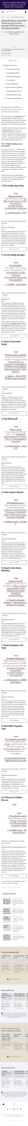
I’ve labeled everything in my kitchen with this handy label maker (18, 938)
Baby (15, 1001)
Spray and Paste (6, 463)
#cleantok (15, 275)
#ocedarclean (11, 208)
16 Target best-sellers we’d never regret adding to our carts (18, 920)
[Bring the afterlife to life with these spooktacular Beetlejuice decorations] (7, 911)
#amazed (15, 441)
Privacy (8, 1116)
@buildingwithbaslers (15, 658)
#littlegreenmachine (16, 590)
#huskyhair (22, 820)
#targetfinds (15, 670)
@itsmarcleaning (15, 196)
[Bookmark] (18, 60)
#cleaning (20, 668)
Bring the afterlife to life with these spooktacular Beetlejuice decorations (18, 911)
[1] (14, 222)
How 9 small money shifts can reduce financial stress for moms (6, 1006)
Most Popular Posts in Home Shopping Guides (11, 1030)
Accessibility (18, 1116)
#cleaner (8, 510)
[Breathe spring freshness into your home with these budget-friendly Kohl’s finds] (7, 958)
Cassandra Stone (7, 53)
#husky (13, 820)
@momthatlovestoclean (15, 739)
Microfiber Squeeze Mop (9, 775)
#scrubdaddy (12, 272)
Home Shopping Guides (17, 17)
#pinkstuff (20, 434)
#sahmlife (20, 517)
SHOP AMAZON (14, 249)
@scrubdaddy (15, 265)
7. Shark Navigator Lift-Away (14, 91)
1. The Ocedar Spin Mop (12, 69)
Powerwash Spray (6, 393)
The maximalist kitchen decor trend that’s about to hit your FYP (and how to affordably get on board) (19, 968)
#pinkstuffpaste (11, 436)
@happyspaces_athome (15, 354)
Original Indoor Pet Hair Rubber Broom (13, 847)
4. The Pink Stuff (10, 80)
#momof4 (21, 512)
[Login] (25, 12)
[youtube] (14, 1109)
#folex (6, 515)
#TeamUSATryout (16, 362)
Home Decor (16, 963)
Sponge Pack (5, 299)
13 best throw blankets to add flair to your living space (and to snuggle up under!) (18, 1046)
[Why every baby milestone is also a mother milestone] (19, 996)
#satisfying (16, 593)
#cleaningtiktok (16, 280)
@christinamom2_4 (15, 503)
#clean (24, 369)
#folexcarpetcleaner (19, 515)
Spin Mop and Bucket (8, 227)
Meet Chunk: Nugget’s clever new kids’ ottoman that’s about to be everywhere (18, 929)
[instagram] (7, 1109)
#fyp (23, 588)
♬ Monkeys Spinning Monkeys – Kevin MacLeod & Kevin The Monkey (15, 602)
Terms (12, 1116)
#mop (17, 201)
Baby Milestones (20, 1008)
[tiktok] (17, 1109)
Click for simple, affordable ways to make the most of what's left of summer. (14, 4)
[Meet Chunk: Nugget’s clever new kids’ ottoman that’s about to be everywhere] (7, 929)
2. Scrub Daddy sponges (12, 73)
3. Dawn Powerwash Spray (13, 76)
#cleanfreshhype (15, 595)
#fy (25, 198)
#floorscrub (8, 201)
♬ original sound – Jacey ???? (16, 447)
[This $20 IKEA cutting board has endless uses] (7, 1037)
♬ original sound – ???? (15, 212)
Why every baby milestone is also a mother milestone (18, 1005)
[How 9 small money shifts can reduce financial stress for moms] (7, 996)
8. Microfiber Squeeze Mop (13, 95)
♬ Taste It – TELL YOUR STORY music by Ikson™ (15, 377)
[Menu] (2, 12)
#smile (22, 272)
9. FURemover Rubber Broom (14, 98)
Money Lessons (5, 1001)
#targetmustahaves (15, 673)
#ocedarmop (16, 203)
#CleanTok (18, 116)
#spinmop (22, 208)
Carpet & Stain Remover (9, 539)
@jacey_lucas (16, 429)
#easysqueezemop (11, 748)
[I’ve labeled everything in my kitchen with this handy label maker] (7, 937)
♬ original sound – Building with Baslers (16, 680)
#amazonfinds (15, 675)
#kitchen (16, 371)
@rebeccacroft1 (16, 581)
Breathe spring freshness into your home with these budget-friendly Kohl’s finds (6, 968)
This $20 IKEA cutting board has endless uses (6, 1045)
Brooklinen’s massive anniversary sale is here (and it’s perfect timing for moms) (18, 902)
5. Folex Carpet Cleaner (12, 84)
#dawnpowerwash (12, 369)
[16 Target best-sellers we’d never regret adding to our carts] (7, 919)
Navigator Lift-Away (7, 697)
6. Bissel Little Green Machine (14, 87)
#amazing (11, 517)
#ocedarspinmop (15, 206)
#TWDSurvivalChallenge (16, 366)
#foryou (8, 439)
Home (3, 17)
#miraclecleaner (20, 510)
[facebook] (11, 1109)
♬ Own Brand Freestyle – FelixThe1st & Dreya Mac (15, 759)
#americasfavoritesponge (15, 277)
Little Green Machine (7, 620)
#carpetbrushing (18, 825)
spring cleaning (7, 130)
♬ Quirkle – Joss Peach (15, 284)
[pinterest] (20, 1109)
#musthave (11, 512)
